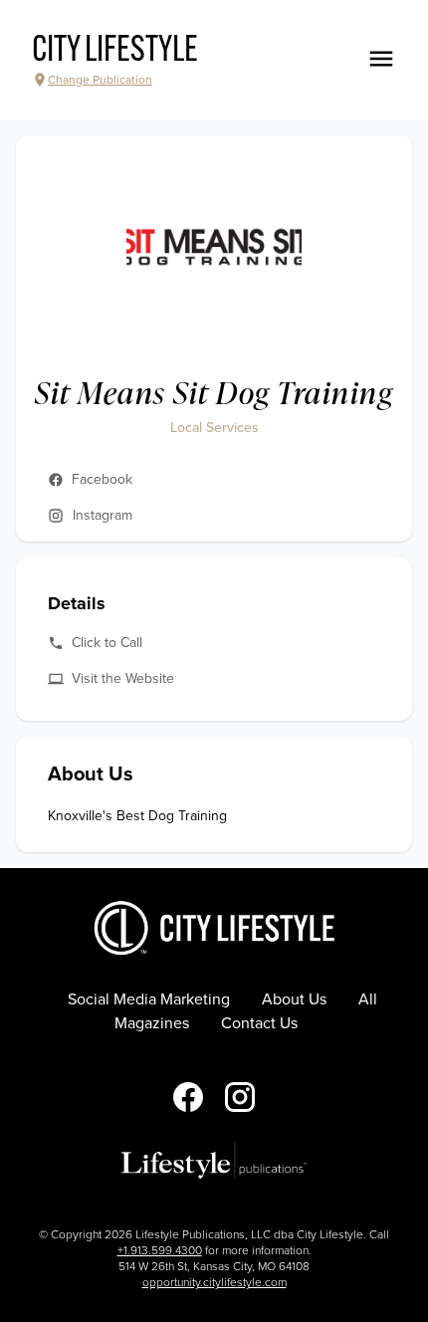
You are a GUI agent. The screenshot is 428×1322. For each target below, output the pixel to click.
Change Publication (100, 80)
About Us (294, 999)
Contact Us (259, 1023)
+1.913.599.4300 (159, 1250)
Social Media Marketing (149, 999)
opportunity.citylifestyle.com (214, 1282)
